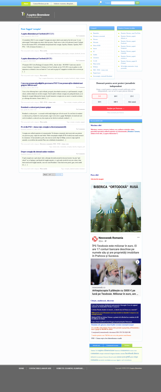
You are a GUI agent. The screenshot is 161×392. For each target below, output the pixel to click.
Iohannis (105, 357)
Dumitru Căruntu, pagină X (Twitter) (129, 62)
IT (94, 51)
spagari (83, 122)
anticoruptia (65, 53)
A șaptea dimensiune (37, 14)
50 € (99, 102)
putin (131, 357)
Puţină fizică (96, 73)
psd (84, 102)
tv (121, 360)
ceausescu (125, 350)
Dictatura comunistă (46, 144)
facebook (77, 53)
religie (77, 78)
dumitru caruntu (120, 353)
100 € (116, 102)
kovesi (83, 53)
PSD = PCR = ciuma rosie (47, 102)
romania (82, 78)
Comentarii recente (112, 345)
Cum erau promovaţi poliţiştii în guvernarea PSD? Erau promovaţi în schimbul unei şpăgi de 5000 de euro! (52, 84)
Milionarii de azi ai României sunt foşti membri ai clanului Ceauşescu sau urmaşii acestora (114, 313)
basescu (117, 350)
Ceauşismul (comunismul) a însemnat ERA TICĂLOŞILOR (110, 332)
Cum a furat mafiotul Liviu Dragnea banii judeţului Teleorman (111, 322)
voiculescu (127, 360)
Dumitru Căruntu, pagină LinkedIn (128, 52)
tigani (118, 360)
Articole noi (96, 345)
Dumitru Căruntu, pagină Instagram (128, 47)
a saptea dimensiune (55, 53)
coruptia (71, 53)
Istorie (95, 48)
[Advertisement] (95, 13)
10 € (115, 96)
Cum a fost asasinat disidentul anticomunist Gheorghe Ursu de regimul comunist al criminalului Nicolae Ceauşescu (114, 306)
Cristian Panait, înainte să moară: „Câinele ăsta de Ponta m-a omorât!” (114, 310)
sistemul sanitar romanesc (77, 168)
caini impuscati (58, 78)
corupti (69, 102)
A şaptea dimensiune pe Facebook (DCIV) (36, 58)
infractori (93, 357)
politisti (80, 102)
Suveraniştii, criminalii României (102, 76)
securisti (101, 360)
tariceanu (113, 360)
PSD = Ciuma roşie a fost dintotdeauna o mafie (106, 338)
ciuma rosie (56, 146)
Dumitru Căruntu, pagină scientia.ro (128, 57)
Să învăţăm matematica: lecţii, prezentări (129, 67)
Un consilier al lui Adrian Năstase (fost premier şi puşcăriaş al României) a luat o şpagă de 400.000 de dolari (115, 328)
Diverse (95, 39)
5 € (99, 96)
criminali (107, 353)
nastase (119, 357)
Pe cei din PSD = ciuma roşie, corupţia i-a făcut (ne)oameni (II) (43, 127)
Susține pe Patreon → (116, 108)
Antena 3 (93, 350)
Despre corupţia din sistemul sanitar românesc (38, 152)
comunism (63, 146)
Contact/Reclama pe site (41, 4)
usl (123, 360)
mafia (114, 357)
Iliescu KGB (96, 45)
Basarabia (96, 33)
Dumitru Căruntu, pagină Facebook (128, 42)
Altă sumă (132, 102)
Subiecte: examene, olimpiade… (64, 4)
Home (26, 4)
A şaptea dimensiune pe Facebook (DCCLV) (37, 34)
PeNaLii (95, 67)
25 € (131, 96)
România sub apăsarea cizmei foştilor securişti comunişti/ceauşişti (112, 325)
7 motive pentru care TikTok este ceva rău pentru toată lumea (111, 335)
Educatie (95, 42)
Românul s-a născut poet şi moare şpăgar (36, 107)
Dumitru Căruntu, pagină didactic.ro (128, 37)
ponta (124, 357)
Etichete (127, 345)
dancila (74, 146)
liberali (111, 357)
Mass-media (43, 50)
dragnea (79, 146)
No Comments (80, 36)
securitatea (108, 360)
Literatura (96, 57)
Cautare (107, 3)
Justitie (95, 54)
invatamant (99, 357)
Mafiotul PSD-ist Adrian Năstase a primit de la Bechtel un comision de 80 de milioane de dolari (114, 318)
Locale (95, 61)
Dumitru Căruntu (134, 131)
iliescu (136, 353)
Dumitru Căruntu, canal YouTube (130, 33)
